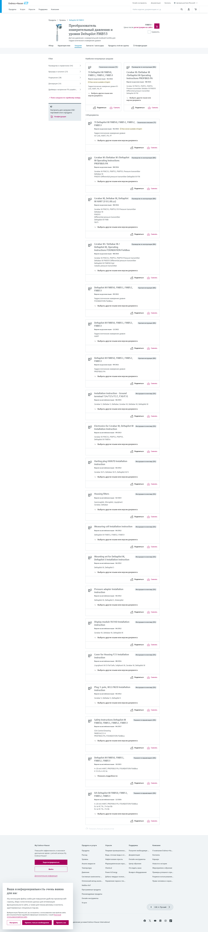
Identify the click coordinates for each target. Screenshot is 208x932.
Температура (87, 868)
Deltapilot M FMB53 (76, 20)
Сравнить (155, 32)
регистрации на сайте (143, 27)
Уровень (62, 20)
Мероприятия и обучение (162, 868)
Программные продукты (91, 890)
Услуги (84, 903)
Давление (85, 872)
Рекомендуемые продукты (92, 894)
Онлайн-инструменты (139, 3)
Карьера (155, 859)
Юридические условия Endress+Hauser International (89, 922)
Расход (84, 855)
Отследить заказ (135, 868)
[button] (51, 862)
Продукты (52, 20)
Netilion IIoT (86, 885)
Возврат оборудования (137, 872)
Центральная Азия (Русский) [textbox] (185, 3)
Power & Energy (111, 872)
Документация (156, 3)
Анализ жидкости (88, 863)
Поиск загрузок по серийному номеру (65, 98)
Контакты (168, 3)
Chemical (108, 868)
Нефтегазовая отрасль (114, 859)
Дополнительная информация (46, 876)
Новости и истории (159, 863)
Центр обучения (135, 863)
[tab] (52, 46)
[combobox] (187, 3)
